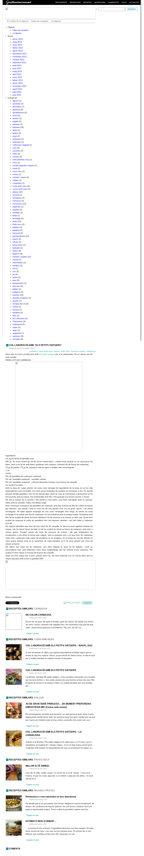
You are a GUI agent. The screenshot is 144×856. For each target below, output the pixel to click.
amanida (16, 104)
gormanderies (19, 236)
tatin (14, 315)
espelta (16, 209)
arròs (15, 115)
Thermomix (18, 321)
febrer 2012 (18, 80)
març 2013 (17, 45)
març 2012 (17, 77)
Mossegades (99, 2)
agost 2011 (17, 89)
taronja (16, 309)
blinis (15, 130)
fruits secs (17, 224)
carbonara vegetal (21, 145)
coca (15, 162)
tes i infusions (19, 318)
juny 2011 (17, 95)
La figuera (56, 21)
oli (13, 268)
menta (15, 259)
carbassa (17, 139)
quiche (15, 301)
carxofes (16, 151)
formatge (17, 218)
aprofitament (18, 112)
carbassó (17, 142)
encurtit (16, 195)
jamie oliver (18, 245)
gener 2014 (18, 39)
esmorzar (17, 201)
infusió (15, 242)
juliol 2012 (17, 65)
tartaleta (16, 312)
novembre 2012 (20, 56)
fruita (15, 221)
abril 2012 (17, 74)
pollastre (16, 292)
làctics (15, 251)
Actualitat (134, 2)
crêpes (16, 180)
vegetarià (17, 333)
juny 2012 (17, 68)
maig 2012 (17, 71)
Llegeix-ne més (32, 633)
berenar (16, 124)
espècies (16, 207)
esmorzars (17, 204)
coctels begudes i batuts (23, 165)
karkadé (16, 248)
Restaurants (61, 2)
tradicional (17, 324)
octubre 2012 (18, 59)
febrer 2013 (18, 48)
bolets (15, 133)
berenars (17, 127)
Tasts (124, 2)
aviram (16, 118)
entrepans (17, 198)
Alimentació (113, 2)
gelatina (16, 230)
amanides (17, 106)
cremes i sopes (19, 177)
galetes (16, 227)
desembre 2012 (20, 54)
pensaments (18, 283)
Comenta (87, 603)
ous (14, 271)
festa (15, 215)
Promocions (75, 2)
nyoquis (16, 265)
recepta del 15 (19, 304)
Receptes (87, 2)
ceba (15, 154)
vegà (15, 330)
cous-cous (17, 171)
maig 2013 (17, 42)
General (16, 233)
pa (14, 274)
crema (15, 174)
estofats (16, 212)
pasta (15, 277)
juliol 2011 (17, 92)
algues (15, 101)
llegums (16, 254)
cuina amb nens (20, 186)
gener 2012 (18, 83)
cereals (16, 157)
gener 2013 (18, 51)
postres (16, 295)
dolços (15, 192)
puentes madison (20, 298)
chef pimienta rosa (21, 159)
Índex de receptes (39, 21)
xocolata (16, 339)
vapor (15, 327)
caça (15, 136)
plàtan (15, 289)
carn (14, 148)
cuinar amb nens (20, 189)
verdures (16, 336)
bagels (15, 121)
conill (15, 168)
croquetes (17, 183)
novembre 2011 (19, 86)
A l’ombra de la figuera (17, 21)
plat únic (16, 286)
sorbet (15, 307)
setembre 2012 (19, 62)
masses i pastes (20, 257)
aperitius (16, 109)
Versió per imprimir (74, 603)
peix (14, 280)
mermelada (18, 262)
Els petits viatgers (47, 354)
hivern (15, 239)
